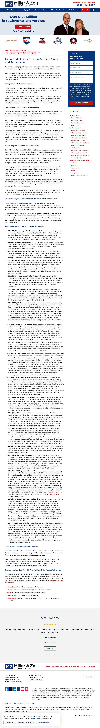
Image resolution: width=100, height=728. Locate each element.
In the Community (75, 10)
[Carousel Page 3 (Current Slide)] (47, 642)
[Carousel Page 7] (57, 642)
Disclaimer (55, 666)
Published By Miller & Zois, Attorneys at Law (84, 4)
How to (11, 595)
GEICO (74, 165)
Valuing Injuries (74, 115)
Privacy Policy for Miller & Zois (69, 666)
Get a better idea (14, 587)
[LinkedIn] (14, 689)
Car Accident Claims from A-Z (80, 155)
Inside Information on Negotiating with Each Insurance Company (22, 52)
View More (50, 648)
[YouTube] (22, 689)
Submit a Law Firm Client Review (50, 654)
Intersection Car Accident (79, 138)
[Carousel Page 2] (45, 642)
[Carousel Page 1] (43, 642)
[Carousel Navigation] (50, 642)
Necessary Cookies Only (26, 722)
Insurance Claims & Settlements (79, 160)
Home (7, 10)
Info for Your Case (75, 148)
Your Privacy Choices (11, 703)
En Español (89, 677)
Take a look (12, 598)
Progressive (75, 173)
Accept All (9, 722)
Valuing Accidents (75, 128)
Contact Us (85, 10)
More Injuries (76, 125)
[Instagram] (26, 689)
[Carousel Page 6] (55, 642)
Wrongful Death (77, 118)
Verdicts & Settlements (50, 10)
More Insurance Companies (80, 175)
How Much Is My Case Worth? (81, 150)
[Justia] (18, 689)
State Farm (75, 168)
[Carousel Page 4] (50, 642)
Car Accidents (22, 4)
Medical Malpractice (35, 10)
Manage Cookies (30, 703)
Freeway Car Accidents (78, 140)
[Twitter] (10, 689)
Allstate (74, 163)
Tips (9, 590)
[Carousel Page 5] (52, 642)
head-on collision (50, 289)
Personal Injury (23, 10)
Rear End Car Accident (78, 135)
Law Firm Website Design (85, 715)
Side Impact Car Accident (79, 133)
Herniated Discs (77, 120)
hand (29, 327)
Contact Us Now (23, 26)
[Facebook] (7, 689)
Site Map (83, 666)
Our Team (14, 10)
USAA (73, 170)
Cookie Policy (21, 703)
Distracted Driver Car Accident (81, 143)
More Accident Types (78, 145)
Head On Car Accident (78, 130)
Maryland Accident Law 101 (80, 153)
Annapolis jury (31, 514)
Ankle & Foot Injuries (78, 123)
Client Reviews (63, 10)
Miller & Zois (54, 494)
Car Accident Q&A (77, 158)
